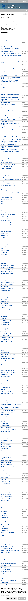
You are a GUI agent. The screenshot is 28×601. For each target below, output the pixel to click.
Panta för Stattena (4, 254)
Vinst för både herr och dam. (6, 320)
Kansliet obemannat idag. (6, 387)
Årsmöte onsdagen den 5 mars (7, 73)
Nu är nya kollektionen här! (6, 102)
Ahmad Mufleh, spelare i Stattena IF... (8, 393)
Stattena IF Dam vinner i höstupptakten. (8, 292)
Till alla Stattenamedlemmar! (6, 524)
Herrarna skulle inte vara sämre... (7, 288)
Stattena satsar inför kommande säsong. (9, 563)
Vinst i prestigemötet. (5, 322)
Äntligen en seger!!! (4, 303)
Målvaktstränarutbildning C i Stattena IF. (8, 354)
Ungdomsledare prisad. (5, 444)
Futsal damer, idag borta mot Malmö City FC (9, 380)
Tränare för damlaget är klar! (6, 208)
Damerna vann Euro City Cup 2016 (7, 358)
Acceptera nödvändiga (11, 598)
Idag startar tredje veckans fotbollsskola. (9, 429)
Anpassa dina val (5, 595)
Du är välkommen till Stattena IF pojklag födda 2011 (11, 139)
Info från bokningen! (4, 517)
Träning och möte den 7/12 (6, 576)
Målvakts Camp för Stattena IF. (6, 427)
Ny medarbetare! (4, 584)
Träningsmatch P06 (4, 519)
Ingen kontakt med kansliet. (6, 453)
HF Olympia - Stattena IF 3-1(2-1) (7, 498)
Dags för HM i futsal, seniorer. (6, 271)
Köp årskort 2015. (4, 452)
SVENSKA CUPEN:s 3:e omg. (6, 391)
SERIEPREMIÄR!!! (4, 329)
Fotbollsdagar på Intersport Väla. (7, 337)
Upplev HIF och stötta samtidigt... (7, 284)
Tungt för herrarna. (4, 442)
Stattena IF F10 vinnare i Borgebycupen (8, 419)
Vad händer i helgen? (5, 343)
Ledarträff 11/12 (4, 574)
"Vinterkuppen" (3, 389)
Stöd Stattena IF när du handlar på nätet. (8, 580)
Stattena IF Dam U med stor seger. (7, 466)
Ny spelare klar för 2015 (5, 569)
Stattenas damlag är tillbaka (6, 195)
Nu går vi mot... (3, 485)
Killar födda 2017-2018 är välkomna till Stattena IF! (10, 46)
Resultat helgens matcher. (6, 339)
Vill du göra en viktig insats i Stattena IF (8, 185)
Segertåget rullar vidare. (5, 290)
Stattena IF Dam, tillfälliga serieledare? (8, 436)
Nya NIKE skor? (4, 490)
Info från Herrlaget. (4, 582)
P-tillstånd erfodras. (4, 554)
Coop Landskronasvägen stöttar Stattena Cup (9, 89)
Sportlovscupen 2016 (5, 352)
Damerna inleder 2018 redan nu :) (7, 258)
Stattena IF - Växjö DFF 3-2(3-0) (7, 546)
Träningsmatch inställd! (5, 500)
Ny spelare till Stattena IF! (5, 544)
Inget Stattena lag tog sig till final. (7, 269)
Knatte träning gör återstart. (6, 416)
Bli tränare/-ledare (4, 181)
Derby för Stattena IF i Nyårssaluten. (7, 267)
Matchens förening (4, 216)
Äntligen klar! (3, 567)
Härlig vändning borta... (5, 286)
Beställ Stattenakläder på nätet (7, 199)
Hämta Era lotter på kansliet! (6, 552)
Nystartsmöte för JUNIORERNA (7, 121)
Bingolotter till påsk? (5, 502)
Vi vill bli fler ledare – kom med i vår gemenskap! (10, 151)
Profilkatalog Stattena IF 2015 (6, 471)
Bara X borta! (3, 434)
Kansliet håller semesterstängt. (7, 293)
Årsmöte (2, 134)
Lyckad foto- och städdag (6, 231)
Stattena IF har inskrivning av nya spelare (8, 104)
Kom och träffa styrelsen (5, 220)
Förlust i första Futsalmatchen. (6, 381)
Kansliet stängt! (4, 346)
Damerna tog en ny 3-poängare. (7, 460)
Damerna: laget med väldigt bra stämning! (9, 149)
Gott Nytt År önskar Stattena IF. (7, 559)
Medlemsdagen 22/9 (5, 218)
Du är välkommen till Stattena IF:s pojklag (9, 113)
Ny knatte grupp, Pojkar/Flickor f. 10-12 (8, 378)
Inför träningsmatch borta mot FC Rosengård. (9, 537)
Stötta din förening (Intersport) (7, 162)
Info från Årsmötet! (4, 530)
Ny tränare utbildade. (5, 477)
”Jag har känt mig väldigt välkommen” (8, 164)
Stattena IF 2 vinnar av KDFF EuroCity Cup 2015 (10, 550)
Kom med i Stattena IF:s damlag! (7, 158)
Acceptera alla (22, 598)
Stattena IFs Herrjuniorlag (5, 366)
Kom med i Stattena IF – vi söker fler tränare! (9, 156)
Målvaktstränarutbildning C (6, 364)
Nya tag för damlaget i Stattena (7, 212)
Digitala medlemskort (5, 250)
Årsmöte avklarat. (4, 348)
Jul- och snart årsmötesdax (6, 210)
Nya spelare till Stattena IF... (6, 565)
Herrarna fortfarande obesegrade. (7, 314)
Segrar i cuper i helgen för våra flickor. (8, 372)
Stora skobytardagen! (5, 233)
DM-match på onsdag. (5, 311)
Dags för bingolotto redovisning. (7, 488)
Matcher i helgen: (4, 345)
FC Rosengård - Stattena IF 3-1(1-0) (7, 532)
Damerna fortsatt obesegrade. (6, 440)
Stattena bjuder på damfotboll (6, 229)
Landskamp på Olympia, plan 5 (7, 328)
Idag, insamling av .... (5, 487)
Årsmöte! (2, 203)
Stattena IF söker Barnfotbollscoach (8, 214)
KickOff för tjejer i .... (4, 513)
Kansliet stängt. (4, 318)
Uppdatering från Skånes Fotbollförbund (9, 190)
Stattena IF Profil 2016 (5, 356)
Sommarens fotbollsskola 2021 (7, 168)
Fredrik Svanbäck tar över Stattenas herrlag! (9, 75)
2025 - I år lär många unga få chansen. (8, 71)
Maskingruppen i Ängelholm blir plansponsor (9, 90)
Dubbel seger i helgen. (5, 414)
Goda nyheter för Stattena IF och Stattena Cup (9, 97)
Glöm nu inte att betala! (5, 239)
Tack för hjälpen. (4, 511)
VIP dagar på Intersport (5, 483)
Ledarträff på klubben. (5, 276)
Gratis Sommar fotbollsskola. (6, 438)
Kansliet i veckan (4, 256)
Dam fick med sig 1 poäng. (6, 446)
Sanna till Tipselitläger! (5, 400)
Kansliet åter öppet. (4, 423)
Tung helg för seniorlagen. (6, 309)
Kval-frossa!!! (3, 280)
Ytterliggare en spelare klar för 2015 (7, 571)
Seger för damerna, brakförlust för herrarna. (9, 395)
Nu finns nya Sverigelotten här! (6, 464)
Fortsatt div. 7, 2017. (4, 278)
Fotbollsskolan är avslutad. (6, 295)
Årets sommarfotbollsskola (6, 225)
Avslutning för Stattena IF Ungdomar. (8, 265)
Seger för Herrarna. (4, 448)
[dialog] (14, 593)
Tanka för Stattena (4, 235)
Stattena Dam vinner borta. (6, 455)
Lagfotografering (4, 479)
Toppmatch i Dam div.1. (5, 450)
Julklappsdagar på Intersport (6, 374)
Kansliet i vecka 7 (4, 252)
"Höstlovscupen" (4, 385)
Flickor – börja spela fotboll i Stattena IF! (8, 119)
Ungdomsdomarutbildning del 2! (7, 341)
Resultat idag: (3, 521)
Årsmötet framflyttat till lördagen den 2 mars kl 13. (10, 109)
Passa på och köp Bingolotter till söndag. (9, 410)
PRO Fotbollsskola (4, 172)
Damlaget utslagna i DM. (5, 578)
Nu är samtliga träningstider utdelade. (8, 333)
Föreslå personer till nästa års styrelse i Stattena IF (10, 117)
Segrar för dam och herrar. (6, 398)
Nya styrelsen (3, 237)
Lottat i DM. (3, 307)
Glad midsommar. (4, 299)
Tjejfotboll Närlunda (4, 331)
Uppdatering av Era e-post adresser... (8, 368)
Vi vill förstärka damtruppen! (6, 115)
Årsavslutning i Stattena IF (6, 376)
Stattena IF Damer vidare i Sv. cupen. (8, 412)
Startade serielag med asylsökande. (8, 282)
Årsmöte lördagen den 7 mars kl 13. (7, 51)
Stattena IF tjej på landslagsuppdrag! (8, 402)
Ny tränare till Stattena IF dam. (6, 305)
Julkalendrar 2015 (4, 383)
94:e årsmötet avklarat (5, 259)
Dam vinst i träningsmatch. (6, 494)
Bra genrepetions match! (5, 475)
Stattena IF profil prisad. (5, 492)
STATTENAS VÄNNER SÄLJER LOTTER (8, 92)
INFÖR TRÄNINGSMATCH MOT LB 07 (8, 542)
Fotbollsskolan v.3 (4, 297)
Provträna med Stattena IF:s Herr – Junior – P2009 (10, 53)
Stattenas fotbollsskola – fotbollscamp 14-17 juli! (10, 66)
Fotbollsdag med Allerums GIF (7, 515)
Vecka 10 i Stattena (4, 242)
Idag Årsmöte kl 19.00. (5, 261)
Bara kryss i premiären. (5, 324)
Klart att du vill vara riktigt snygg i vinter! (8, 175)
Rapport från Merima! (5, 522)
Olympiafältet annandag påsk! (6, 496)
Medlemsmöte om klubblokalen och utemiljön (10, 207)
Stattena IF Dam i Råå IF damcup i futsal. (8, 275)
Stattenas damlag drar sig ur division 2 (8, 224)
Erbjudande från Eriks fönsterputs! (7, 183)
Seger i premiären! (4, 470)
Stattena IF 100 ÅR (4, 155)
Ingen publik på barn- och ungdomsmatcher (9, 189)
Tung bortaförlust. (4, 316)
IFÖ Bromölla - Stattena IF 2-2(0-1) (7, 504)
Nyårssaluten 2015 (4, 557)
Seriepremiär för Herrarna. (6, 326)
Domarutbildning (4, 153)
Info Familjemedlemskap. (5, 507)
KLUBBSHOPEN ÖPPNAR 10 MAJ (7, 170)
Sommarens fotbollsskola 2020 (7, 187)
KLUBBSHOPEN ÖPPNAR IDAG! (7, 166)
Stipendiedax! (3, 177)
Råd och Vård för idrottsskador (7, 197)
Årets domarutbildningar (5, 244)
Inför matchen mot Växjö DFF (6, 548)
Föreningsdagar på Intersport (6, 222)
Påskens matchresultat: (8, 14)
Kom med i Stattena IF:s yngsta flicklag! (8, 144)
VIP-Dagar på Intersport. (5, 481)
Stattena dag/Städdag (5, 473)
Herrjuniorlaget (3, 360)
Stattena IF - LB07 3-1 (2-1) (6, 540)
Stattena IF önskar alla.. (5, 431)
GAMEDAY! (3, 421)
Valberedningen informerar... (6, 539)
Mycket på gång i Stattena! (6, 44)
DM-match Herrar (4, 505)
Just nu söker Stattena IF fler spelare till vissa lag (10, 173)
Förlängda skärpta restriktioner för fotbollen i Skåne (11, 179)
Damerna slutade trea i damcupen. (7, 273)
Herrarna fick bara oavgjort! (6, 462)
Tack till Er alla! (3, 468)
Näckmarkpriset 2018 (5, 227)
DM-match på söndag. (5, 526)
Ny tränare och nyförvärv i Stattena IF (8, 370)
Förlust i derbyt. (4, 433)
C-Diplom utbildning (4, 528)
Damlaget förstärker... (5, 573)
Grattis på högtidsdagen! (5, 397)
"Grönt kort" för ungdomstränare (7, 246)
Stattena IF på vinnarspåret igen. (7, 417)
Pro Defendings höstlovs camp (7, 160)
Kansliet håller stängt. (5, 425)
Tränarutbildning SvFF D (5, 40)
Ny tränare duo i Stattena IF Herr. (7, 556)
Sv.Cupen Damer (4, 509)
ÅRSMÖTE (3, 350)
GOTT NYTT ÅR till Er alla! (5, 263)
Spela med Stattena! (4, 201)
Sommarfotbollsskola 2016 (6, 301)
